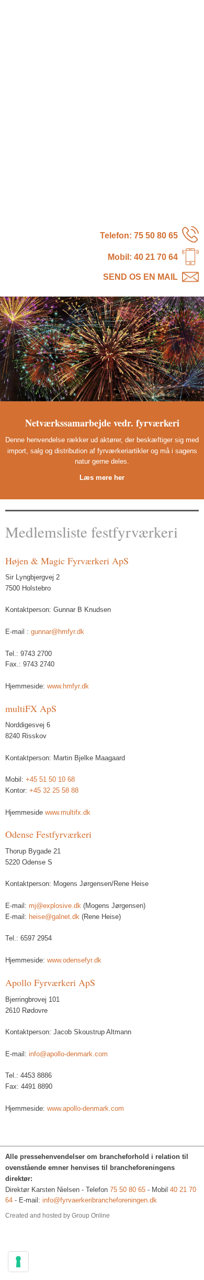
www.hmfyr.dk (68, 686)
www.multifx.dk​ (67, 812)
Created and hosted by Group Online (57, 1215)
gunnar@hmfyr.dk (57, 632)
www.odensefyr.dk (74, 960)
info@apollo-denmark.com (68, 1054)
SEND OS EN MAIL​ (140, 276)
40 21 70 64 (156, 257)
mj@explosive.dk (55, 906)
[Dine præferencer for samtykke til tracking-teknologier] (18, 1262)
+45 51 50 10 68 (50, 779)
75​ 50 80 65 (156, 235)
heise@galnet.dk (54, 917)
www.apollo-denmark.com (85, 1108)
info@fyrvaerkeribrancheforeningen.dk (99, 1200)
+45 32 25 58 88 (53, 790)
